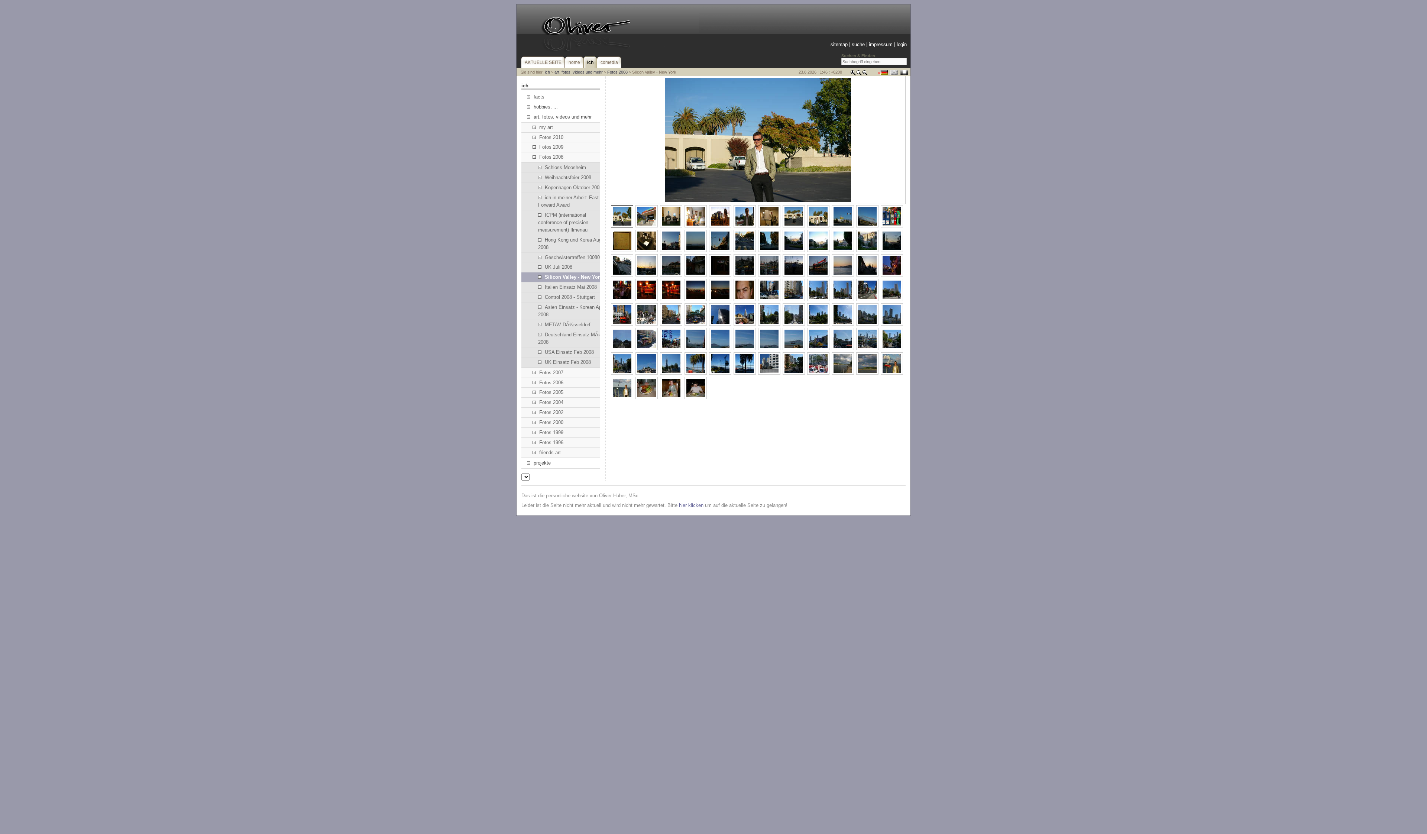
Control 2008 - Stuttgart (570, 297)
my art (546, 127)
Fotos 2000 (551, 422)
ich (547, 72)
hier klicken (691, 505)
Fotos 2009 (551, 147)
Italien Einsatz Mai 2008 (571, 287)
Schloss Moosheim (565, 167)
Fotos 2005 (551, 392)
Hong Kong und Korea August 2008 (573, 243)
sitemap (839, 44)
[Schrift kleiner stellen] (865, 74)
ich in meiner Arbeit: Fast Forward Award (568, 201)
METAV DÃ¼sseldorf (567, 324)
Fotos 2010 (551, 137)
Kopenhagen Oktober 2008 (573, 187)
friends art (550, 452)
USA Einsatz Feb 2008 (569, 352)
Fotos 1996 (551, 442)
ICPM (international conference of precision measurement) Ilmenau (563, 222)
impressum (881, 44)
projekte (542, 463)
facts (539, 97)
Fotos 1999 (551, 432)
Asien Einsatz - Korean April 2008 (571, 310)
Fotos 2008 (617, 72)
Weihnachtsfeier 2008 (568, 177)
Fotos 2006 (551, 382)
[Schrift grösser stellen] (853, 74)
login (902, 44)
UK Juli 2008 (558, 267)
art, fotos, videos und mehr (578, 72)
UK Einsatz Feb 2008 (568, 362)
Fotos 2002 (551, 412)
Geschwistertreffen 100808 (573, 257)
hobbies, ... (546, 107)
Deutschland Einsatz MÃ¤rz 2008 (571, 338)
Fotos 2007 (551, 372)
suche (858, 44)
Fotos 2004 (551, 402)
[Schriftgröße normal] (859, 74)
